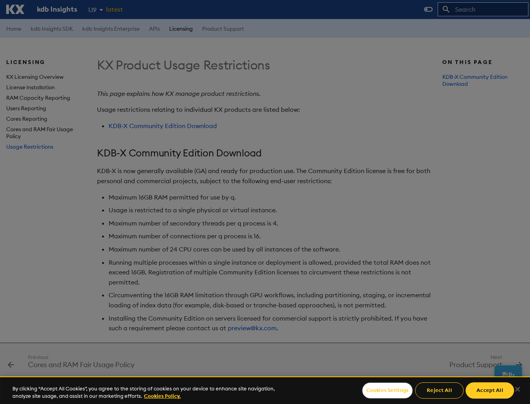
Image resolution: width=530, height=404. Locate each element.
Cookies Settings (387, 390)
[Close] (517, 389)
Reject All (439, 390)
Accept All (489, 390)
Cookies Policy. (162, 396)
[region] (265, 390)
